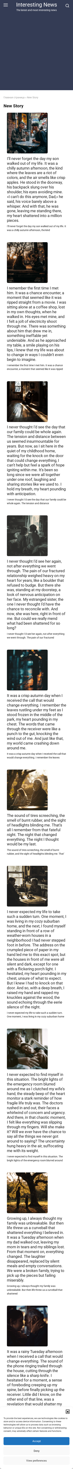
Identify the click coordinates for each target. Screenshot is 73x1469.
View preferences (36, 1460)
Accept (36, 1441)
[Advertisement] (36, 50)
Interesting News (36, 4)
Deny (37, 1451)
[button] (67, 1411)
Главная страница (14, 97)
